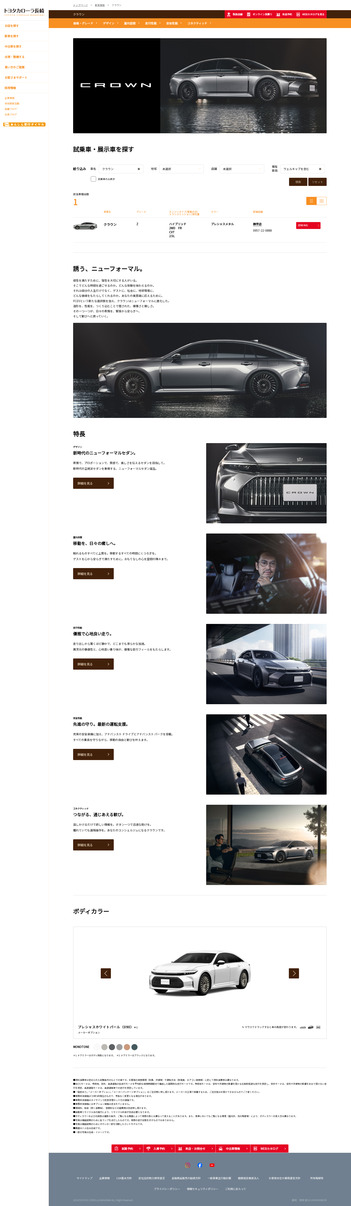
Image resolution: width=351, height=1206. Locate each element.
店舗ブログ (11, 109)
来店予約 (287, 14)
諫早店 (257, 224)
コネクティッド (197, 23)
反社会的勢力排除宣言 (152, 1178)
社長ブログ (11, 114)
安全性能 (172, 23)
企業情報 (9, 98)
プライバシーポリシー (167, 1189)
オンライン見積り (262, 14)
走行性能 (151, 23)
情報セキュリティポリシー (202, 1189)
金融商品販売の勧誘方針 (186, 1178)
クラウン (78, 14)
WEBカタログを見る (313, 14)
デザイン (108, 23)
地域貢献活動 (12, 103)
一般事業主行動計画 (219, 1178)
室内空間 (129, 23)
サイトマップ (84, 1178)
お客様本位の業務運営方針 (284, 1178)
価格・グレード (83, 23)
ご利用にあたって (235, 1189)
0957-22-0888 (262, 230)
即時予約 (303, 225)
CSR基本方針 (124, 1178)
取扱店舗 (238, 14)
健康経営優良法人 (248, 1178)
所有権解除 (316, 1178)
